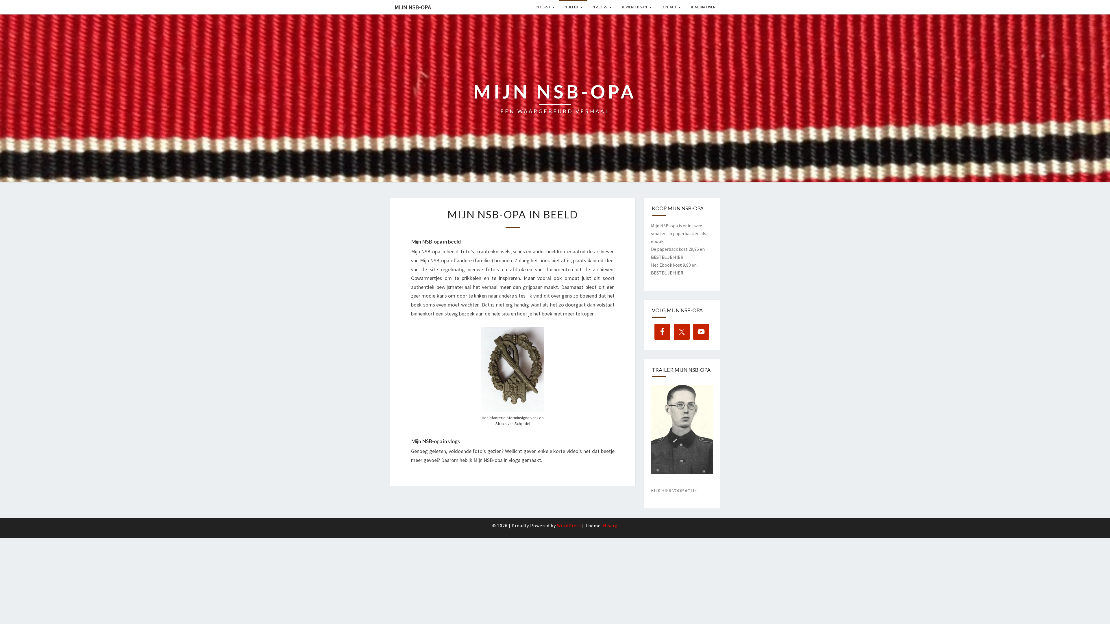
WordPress (569, 525)
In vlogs (599, 7)
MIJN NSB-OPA (413, 7)
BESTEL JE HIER (667, 257)
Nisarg (610, 525)
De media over (702, 7)
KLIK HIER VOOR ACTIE (674, 490)
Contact (668, 7)
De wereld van (634, 7)
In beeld (571, 7)
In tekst (543, 7)
